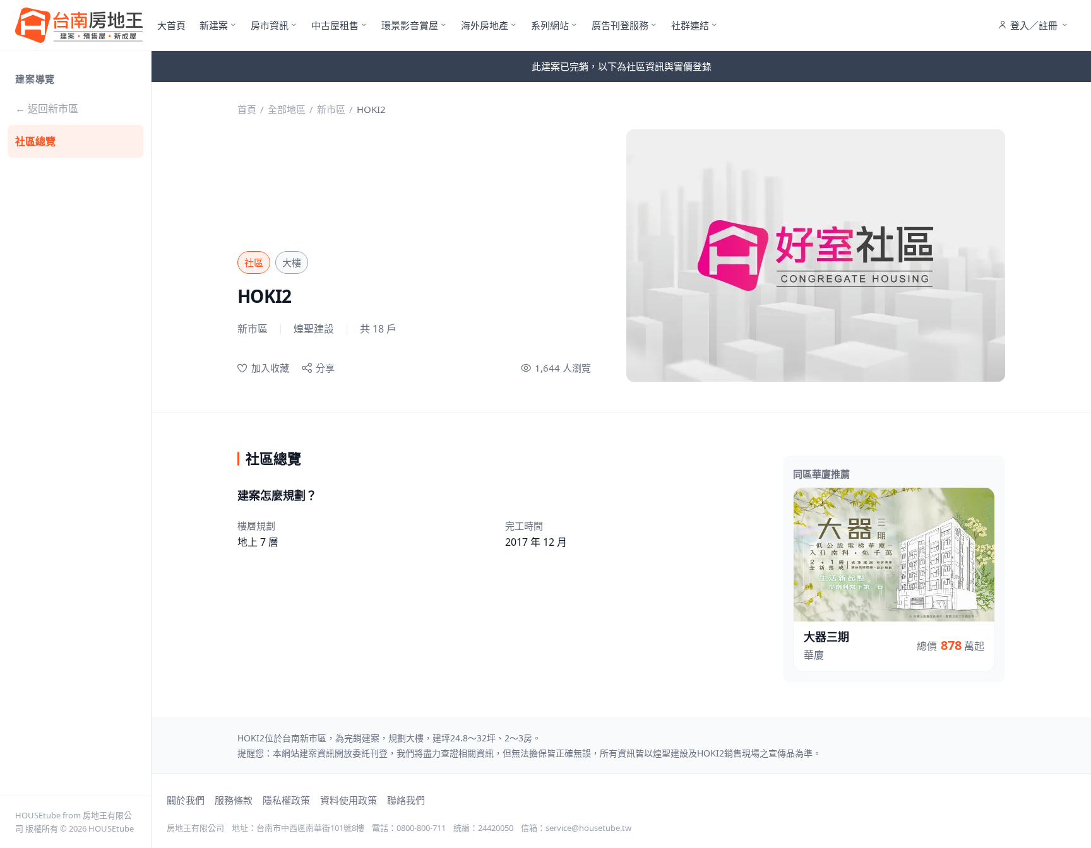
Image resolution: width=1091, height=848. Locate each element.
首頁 (246, 109)
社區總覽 (35, 141)
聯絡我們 (406, 800)
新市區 (331, 109)
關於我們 (186, 800)
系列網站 (550, 25)
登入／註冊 (1034, 25)
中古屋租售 (335, 25)
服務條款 (234, 800)
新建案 (214, 25)
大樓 (291, 262)
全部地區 (287, 109)
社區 (253, 262)
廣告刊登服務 (620, 25)
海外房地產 (484, 25)
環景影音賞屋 (409, 25)
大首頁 (171, 25)
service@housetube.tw (588, 827)
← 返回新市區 (46, 108)
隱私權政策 (286, 800)
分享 (325, 368)
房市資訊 (270, 25)
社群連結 (690, 25)
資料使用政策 (348, 800)
